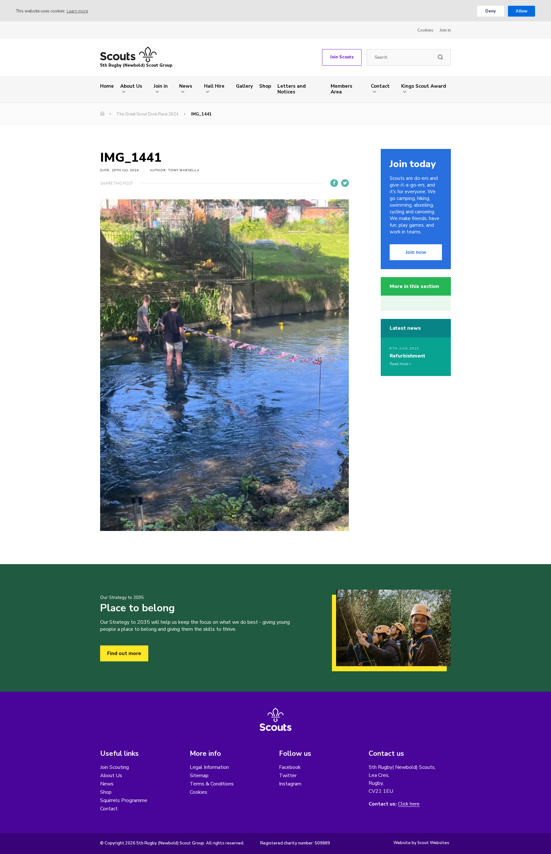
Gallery (244, 86)
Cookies (425, 30)
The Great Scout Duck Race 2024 (147, 114)
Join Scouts (342, 57)
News (185, 86)
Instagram (290, 783)
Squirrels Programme (123, 800)
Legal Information (209, 767)
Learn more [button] (77, 11)
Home (107, 86)
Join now (416, 252)
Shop (265, 86)
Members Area (341, 89)
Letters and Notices (291, 89)
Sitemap (199, 775)
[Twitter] (345, 183)
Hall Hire (214, 86)
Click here (409, 804)
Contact (380, 86)
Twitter (288, 775)
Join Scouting (114, 767)
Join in (445, 30)
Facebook (290, 767)
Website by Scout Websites (421, 843)
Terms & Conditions (212, 783)
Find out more (124, 653)
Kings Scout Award (423, 86)
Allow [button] (521, 11)
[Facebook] (334, 183)
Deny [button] (490, 11)
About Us (131, 86)
